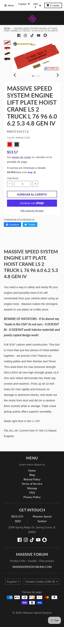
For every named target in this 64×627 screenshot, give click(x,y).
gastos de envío (21, 157)
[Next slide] (57, 75)
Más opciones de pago (32, 210)
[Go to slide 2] (35, 76)
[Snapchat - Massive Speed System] (45, 35)
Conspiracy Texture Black (16, 144)
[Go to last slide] (15, 75)
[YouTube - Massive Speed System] (38, 35)
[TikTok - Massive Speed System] (32, 35)
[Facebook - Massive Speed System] (18, 35)
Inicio (7, 28)
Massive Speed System (37, 612)
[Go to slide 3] (37, 76)
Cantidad (12, 178)
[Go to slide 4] (39, 76)
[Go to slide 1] (33, 76)
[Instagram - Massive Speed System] (25, 35)
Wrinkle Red (9, 144)
